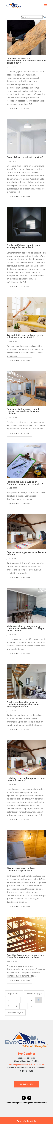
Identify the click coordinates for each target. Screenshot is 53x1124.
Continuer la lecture (19, 109)
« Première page (34, 993)
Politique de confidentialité (35, 1103)
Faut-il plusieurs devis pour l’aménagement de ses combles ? (25, 483)
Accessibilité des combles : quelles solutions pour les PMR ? (26, 336)
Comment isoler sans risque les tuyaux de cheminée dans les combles (24, 411)
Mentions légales (14, 1103)
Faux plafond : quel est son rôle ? (25, 157)
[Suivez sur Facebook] (24, 1098)
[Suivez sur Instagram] (29, 1098)
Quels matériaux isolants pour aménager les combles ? (23, 246)
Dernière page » (15, 1012)
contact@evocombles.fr (19, 1064)
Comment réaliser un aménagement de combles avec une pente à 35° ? (26, 60)
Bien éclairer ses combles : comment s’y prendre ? (21, 869)
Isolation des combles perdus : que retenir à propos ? (26, 779)
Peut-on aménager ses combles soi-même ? (26, 553)
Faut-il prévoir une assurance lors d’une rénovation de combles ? (25, 956)
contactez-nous (26, 1084)
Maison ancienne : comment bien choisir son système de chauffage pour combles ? (25, 628)
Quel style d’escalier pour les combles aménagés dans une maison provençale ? (23, 704)
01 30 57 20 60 (37, 1064)
